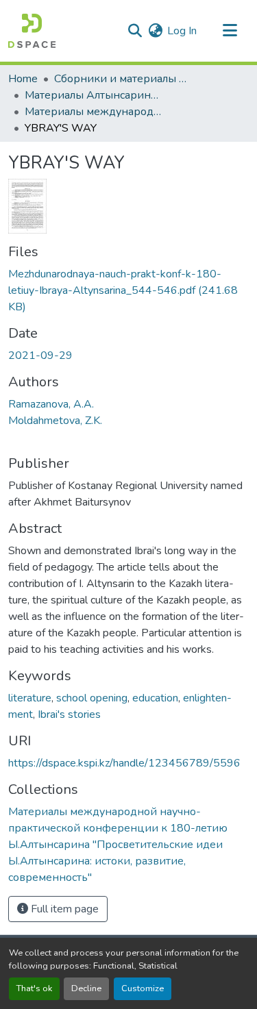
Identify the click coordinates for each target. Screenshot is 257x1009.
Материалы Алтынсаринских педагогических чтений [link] (93, 95)
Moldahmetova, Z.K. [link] (55, 420)
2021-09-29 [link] (40, 355)
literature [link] (29, 698)
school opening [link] (91, 698)
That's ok (34, 988)
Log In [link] (182, 30)
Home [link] (23, 78)
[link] (128, 290)
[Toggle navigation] (229, 31)
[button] (32, 31)
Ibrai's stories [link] (69, 714)
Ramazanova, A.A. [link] (51, 404)
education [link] (155, 698)
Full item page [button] (63, 909)
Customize (142, 988)
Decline (86, 988)
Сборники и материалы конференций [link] (122, 78)
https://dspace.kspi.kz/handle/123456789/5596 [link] (124, 763)
